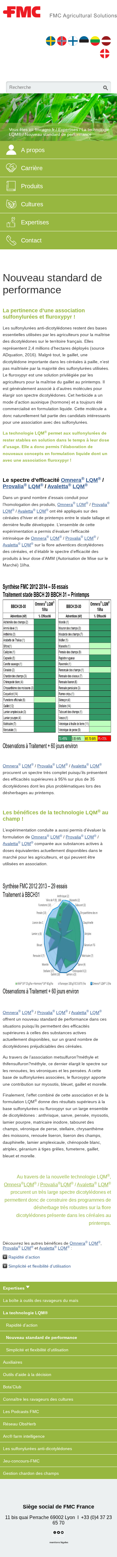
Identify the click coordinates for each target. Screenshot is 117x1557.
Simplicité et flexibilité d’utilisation (39, 1266)
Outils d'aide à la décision (27, 1374)
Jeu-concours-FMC (21, 1461)
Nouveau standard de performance (58, 134)
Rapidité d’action (24, 1257)
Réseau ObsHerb (19, 1423)
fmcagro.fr (45, 129)
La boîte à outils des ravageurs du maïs (40, 1300)
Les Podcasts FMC (21, 1411)
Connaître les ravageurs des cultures (38, 1399)
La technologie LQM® (25, 1312)
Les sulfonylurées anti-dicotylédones (37, 1448)
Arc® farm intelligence (24, 1436)
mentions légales (59, 1542)
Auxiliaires (12, 1362)
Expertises (68, 129)
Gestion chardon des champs (31, 1473)
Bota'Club (12, 1386)
